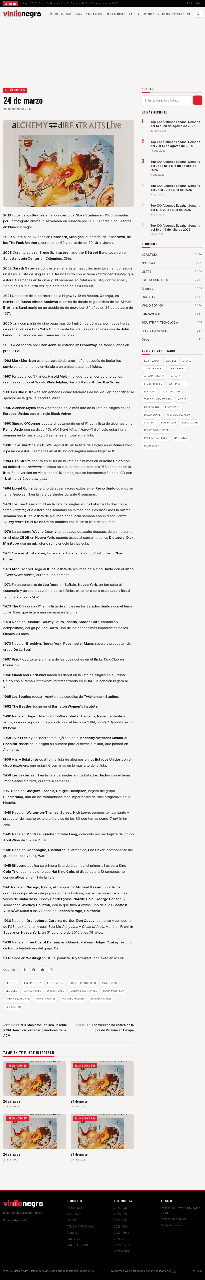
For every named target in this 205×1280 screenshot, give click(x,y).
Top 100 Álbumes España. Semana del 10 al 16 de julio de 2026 (175, 227)
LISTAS (71, 1220)
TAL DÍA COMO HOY (15, 90)
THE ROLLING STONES (158, 399)
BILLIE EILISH (151, 445)
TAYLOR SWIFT (153, 368)
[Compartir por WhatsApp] (42, 969)
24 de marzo (11, 1101)
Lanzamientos (151, 14)
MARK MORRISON (114, 990)
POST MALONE (171, 391)
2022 (121, 1232)
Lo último (52, 14)
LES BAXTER (13, 1006)
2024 (120, 1220)
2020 (122, 1245)
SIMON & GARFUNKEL (83, 990)
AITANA (175, 376)
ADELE (182, 399)
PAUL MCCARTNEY (155, 437)
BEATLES (11, 982)
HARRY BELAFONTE (18, 998)
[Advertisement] (102, 51)
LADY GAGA (172, 406)
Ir (198, 100)
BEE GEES (11, 990)
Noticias (66, 14)
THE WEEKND (177, 368)
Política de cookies (174, 1219)
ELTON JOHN (55, 982)
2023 (121, 1226)
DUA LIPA (150, 391)
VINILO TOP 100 (77, 1245)
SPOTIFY (149, 422)
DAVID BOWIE (152, 414)
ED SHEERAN (152, 360)
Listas (198, 3)
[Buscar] (198, 14)
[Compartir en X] (24, 969)
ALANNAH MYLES (101, 998)
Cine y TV (134, 14)
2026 (120, 1208)
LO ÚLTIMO (74, 1208)
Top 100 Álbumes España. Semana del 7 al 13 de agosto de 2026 (175, 144)
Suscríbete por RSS (16, 1220)
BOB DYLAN (168, 422)
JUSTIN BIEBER (178, 383)
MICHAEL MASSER (73, 998)
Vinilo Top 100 (93, 14)
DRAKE (187, 360)
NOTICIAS (73, 1214)
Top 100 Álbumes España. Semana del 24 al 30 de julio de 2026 (175, 188)
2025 (120, 1214)
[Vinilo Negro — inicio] (22, 14)
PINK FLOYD (109, 982)
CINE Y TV (73, 1239)
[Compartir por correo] (51, 969)
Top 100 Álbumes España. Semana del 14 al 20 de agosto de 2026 (175, 124)
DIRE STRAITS (55, 990)
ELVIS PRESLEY (32, 982)
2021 (122, 1239)
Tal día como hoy (116, 14)
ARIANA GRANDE (154, 376)
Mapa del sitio (170, 1225)
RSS (189, 3)
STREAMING (151, 406)
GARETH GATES (46, 998)
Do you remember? (173, 14)
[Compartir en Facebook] (33, 969)
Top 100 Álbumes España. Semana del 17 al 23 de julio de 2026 (175, 207)
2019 (122, 1251)
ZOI (174, 1270)
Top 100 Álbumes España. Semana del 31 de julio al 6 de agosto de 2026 (175, 166)
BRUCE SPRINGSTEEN (83, 982)
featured (72, 1232)
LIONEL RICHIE (32, 990)
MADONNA (180, 437)
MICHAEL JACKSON (179, 414)
